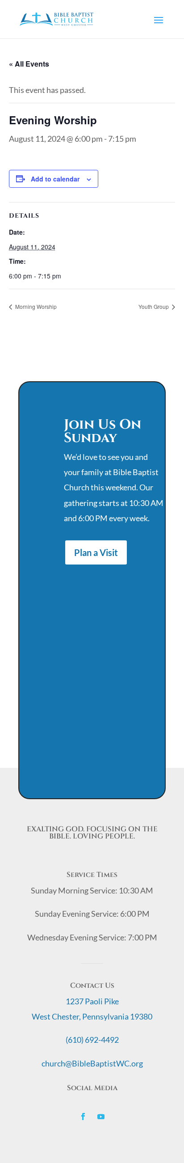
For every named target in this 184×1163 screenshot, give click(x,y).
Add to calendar (55, 178)
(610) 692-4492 (92, 1040)
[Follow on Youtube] (101, 1116)
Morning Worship (35, 306)
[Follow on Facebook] (83, 1116)
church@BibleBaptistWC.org (92, 1063)
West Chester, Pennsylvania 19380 (92, 1016)
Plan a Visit (96, 552)
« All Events (29, 64)
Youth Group (154, 306)
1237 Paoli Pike (92, 1001)
